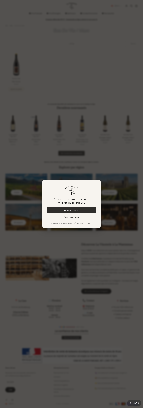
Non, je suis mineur (71, 217)
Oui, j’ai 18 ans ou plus (71, 210)
